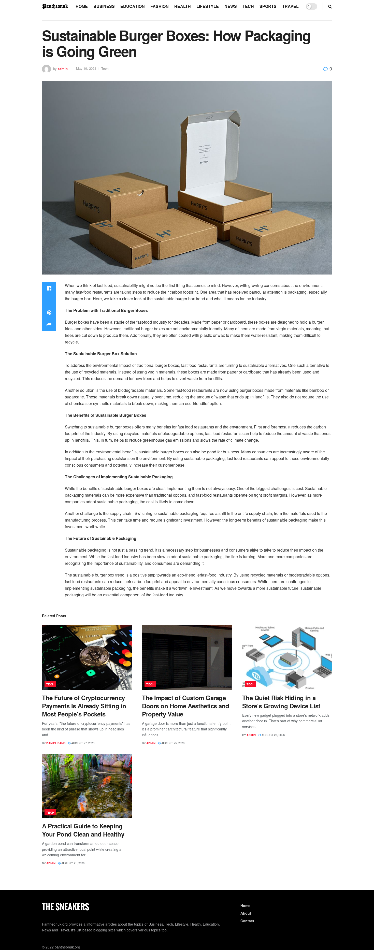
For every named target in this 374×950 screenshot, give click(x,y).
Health (182, 6)
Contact (247, 920)
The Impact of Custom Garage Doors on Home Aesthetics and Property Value (185, 705)
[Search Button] (330, 6)
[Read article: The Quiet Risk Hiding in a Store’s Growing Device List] (287, 657)
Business (104, 6)
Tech (248, 6)
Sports (268, 6)
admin (63, 68)
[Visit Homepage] (55, 6)
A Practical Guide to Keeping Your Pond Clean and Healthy (83, 830)
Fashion (159, 6)
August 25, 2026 (172, 743)
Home (82, 6)
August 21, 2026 (72, 863)
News (230, 6)
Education (132, 6)
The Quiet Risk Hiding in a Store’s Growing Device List (281, 701)
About (245, 913)
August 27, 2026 (82, 743)
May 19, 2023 (86, 68)
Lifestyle (207, 6)
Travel (290, 6)
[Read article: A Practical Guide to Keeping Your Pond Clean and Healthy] (87, 786)
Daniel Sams (55, 743)
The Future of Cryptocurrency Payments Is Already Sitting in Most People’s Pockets (84, 705)
